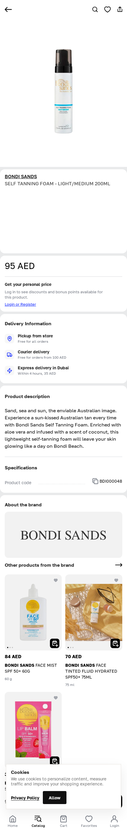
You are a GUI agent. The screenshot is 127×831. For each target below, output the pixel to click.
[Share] (119, 9)
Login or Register (20, 304)
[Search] (95, 9)
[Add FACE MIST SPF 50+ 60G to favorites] (55, 580)
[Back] (8, 9)
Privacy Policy (25, 797)
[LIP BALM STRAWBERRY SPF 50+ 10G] (33, 730)
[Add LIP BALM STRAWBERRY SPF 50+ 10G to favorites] (55, 697)
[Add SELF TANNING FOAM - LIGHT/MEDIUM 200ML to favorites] (107, 9)
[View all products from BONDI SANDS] (118, 565)
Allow (55, 797)
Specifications (21, 468)
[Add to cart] (54, 643)
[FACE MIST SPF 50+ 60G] (33, 612)
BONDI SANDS (21, 176)
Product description (27, 396)
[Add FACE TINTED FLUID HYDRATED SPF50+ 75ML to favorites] (116, 580)
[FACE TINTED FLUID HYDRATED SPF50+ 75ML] (93, 612)
